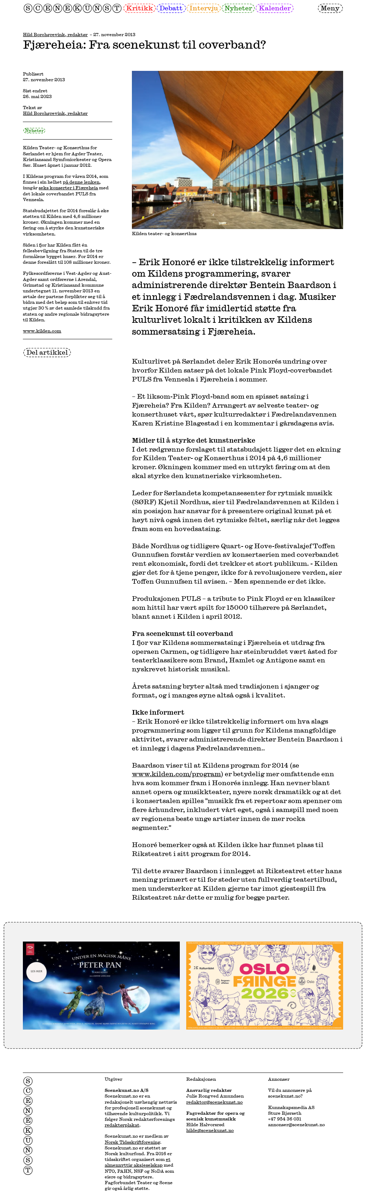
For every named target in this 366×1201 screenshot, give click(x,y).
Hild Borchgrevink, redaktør (55, 34)
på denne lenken (81, 181)
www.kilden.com (42, 330)
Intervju (203, 8)
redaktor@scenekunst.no (214, 1101)
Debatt (171, 8)
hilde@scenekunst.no (210, 1130)
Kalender (275, 8)
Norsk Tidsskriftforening (132, 1141)
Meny (330, 8)
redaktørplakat (122, 1124)
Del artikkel (47, 352)
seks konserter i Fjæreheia (68, 187)
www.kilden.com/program (176, 774)
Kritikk (139, 8)
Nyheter (238, 8)
